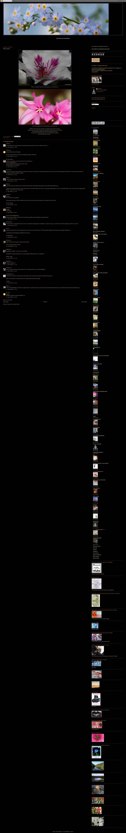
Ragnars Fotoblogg (97, 554)
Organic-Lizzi (96, 165)
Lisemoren (8, 267)
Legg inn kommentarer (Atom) (13, 304)
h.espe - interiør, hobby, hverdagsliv (100, 272)
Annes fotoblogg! (96, 140)
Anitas (94, 416)
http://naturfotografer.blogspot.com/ (98, 99)
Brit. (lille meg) (9, 159)
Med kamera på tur (97, 546)
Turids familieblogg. (97, 206)
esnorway (95, 504)
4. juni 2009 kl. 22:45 (11, 191)
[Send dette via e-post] (15, 136)
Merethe (7, 194)
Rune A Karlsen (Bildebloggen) (12, 215)
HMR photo (95, 223)
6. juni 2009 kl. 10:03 (11, 297)
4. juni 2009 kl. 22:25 (11, 166)
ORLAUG (95, 399)
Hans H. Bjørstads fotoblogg (99, 231)
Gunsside (95, 547)
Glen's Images (96, 496)
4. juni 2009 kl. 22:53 (11, 204)
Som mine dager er (97, 419)
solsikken (95, 129)
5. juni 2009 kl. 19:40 (11, 282)
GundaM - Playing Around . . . (99, 242)
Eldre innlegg (84, 301)
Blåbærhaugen (96, 289)
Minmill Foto (95, 513)
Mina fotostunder (96, 181)
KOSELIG (95, 253)
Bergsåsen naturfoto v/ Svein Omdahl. (101, 463)
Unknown (8, 150)
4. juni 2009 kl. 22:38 (11, 181)
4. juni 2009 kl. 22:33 (11, 174)
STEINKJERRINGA (97, 330)
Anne (7, 228)
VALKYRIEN (8, 221)
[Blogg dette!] (16, 136)
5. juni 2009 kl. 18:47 (11, 271)
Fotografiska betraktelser (98, 452)
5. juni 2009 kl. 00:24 (11, 225)
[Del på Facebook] (18, 136)
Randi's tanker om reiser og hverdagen (101, 355)
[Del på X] (17, 136)
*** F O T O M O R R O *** (98, 471)
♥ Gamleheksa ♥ (9, 274)
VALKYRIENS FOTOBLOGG (98, 435)
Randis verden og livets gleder (99, 479)
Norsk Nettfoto (96, 198)
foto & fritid (95, 214)
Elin (94, 455)
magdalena (95, 551)
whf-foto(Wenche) (96, 347)
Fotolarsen (95, 256)
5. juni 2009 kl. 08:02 (11, 237)
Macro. (8, 137)
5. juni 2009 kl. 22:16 (11, 289)
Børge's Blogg (96, 305)
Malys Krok (95, 339)
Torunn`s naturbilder (97, 443)
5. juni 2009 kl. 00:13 (11, 218)
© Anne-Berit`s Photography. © (63, 5)
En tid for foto (96, 521)
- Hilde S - (95, 281)
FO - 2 (7, 292)
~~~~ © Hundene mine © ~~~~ (99, 529)
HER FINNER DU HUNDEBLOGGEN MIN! (100, 46)
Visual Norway (96, 372)
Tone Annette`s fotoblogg (98, 264)
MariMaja (8, 207)
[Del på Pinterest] (20, 136)
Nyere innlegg (5, 301)
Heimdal (94, 189)
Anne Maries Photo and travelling (100, 234)
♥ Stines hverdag (96, 297)
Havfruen (8, 240)
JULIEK (7, 143)
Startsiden (45, 301)
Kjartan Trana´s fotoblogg (98, 173)
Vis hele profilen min (99, 91)
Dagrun (7, 285)
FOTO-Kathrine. (96, 322)
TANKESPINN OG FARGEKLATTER (100, 391)
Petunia (94, 383)
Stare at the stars (96, 488)
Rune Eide (8, 169)
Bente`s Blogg (96, 556)
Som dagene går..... (97, 148)
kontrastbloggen (96, 427)
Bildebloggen (96, 137)
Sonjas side (95, 408)
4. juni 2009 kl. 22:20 (11, 147)
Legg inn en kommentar (7, 299)
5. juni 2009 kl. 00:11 (11, 212)
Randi (7, 177)
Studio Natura (96, 553)
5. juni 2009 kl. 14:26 (11, 246)
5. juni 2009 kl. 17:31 (11, 258)
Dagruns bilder (96, 558)
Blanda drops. (96, 374)
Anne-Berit (99, 88)
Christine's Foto (96, 250)
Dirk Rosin (95, 156)
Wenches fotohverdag (97, 363)
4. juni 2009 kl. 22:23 (11, 156)
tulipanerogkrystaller (97, 537)
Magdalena (8, 249)
